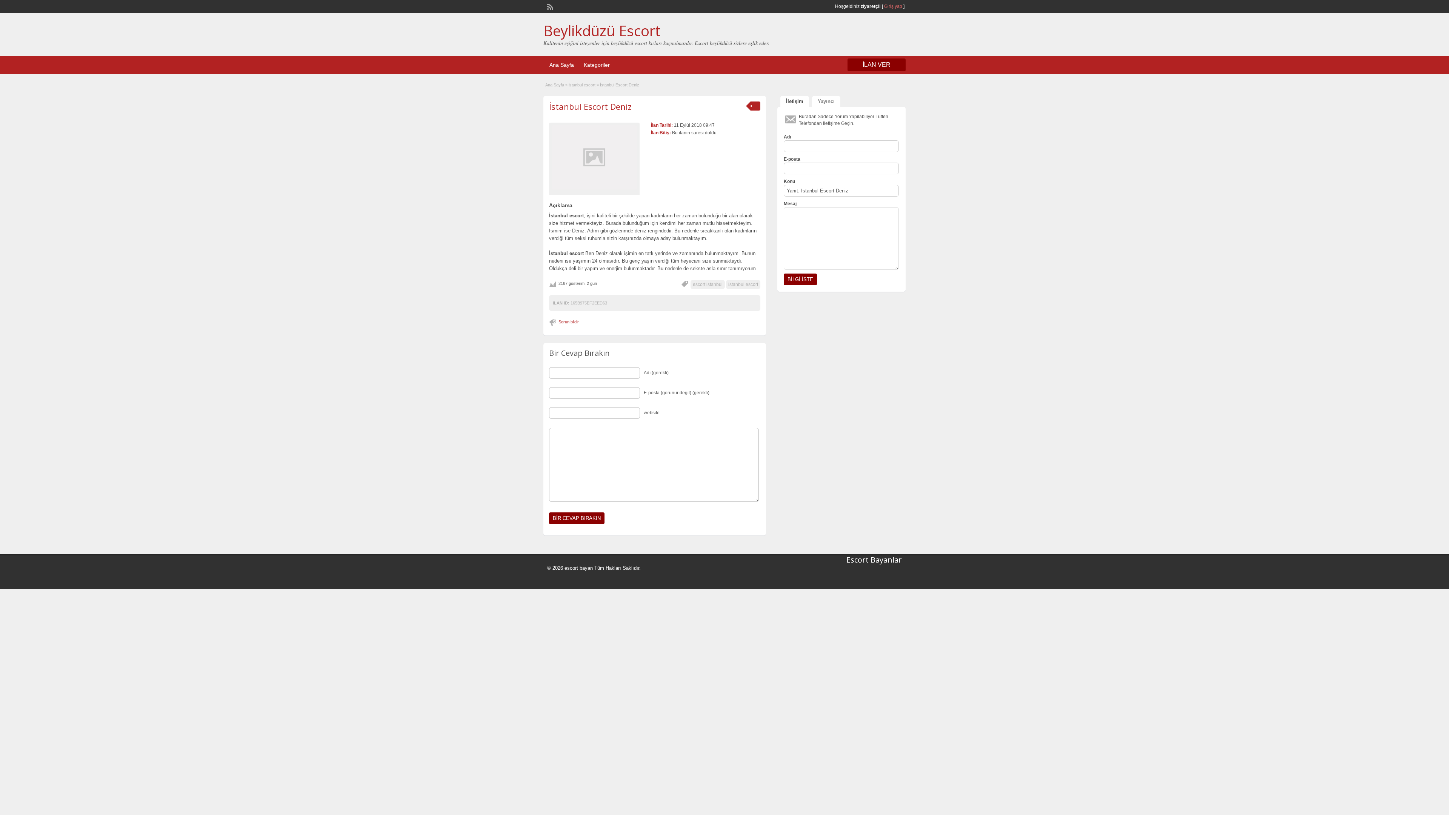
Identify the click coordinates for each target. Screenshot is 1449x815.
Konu (789, 181)
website (652, 412)
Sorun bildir (568, 322)
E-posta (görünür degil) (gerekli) (676, 392)
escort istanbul (708, 284)
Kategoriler (597, 65)
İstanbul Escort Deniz (590, 106)
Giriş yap (893, 6)
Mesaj (790, 203)
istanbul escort (582, 85)
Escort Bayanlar (874, 560)
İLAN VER (877, 65)
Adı (787, 137)
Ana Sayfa (561, 65)
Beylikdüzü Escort (601, 30)
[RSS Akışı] (549, 6)
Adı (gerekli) (656, 372)
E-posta (792, 159)
